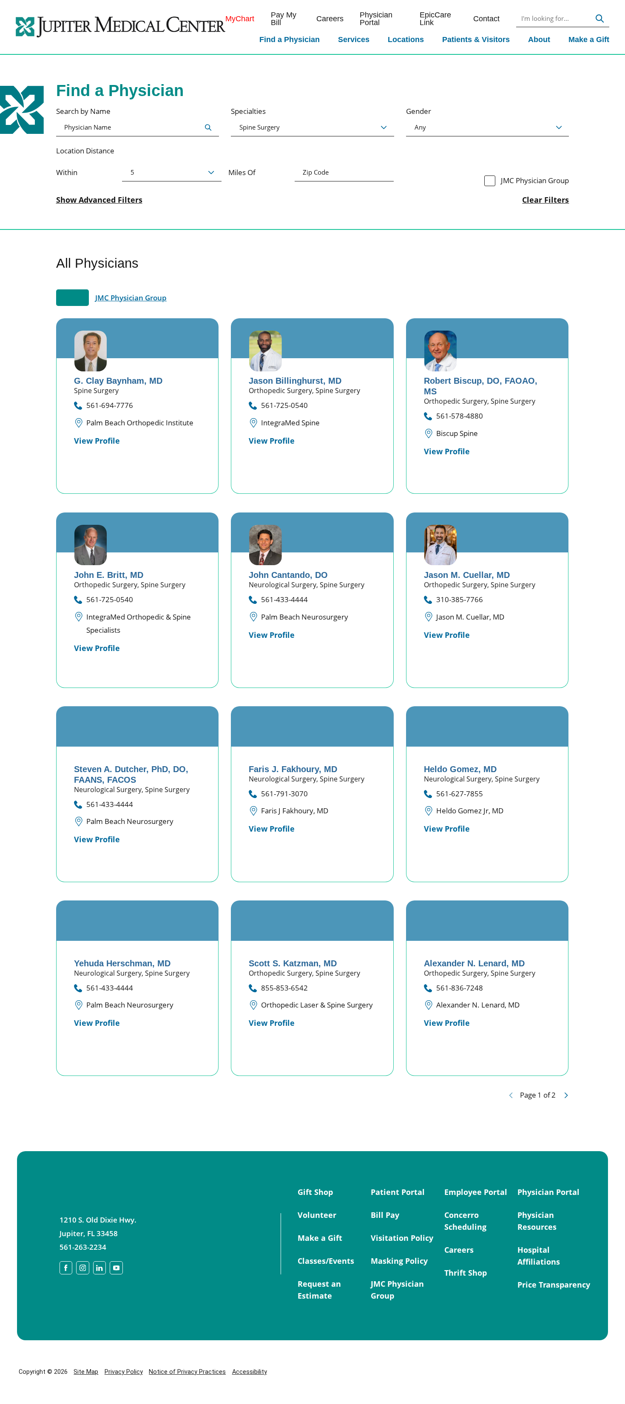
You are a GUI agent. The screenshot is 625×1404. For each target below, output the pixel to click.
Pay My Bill (283, 19)
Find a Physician (289, 39)
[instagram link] (82, 1267)
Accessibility (249, 1372)
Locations (406, 39)
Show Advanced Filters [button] (99, 199)
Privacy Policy (124, 1372)
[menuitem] (289, 40)
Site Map (86, 1372)
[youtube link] (116, 1267)
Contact (486, 19)
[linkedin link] (99, 1267)
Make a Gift (588, 39)
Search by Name (83, 111)
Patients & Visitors (476, 39)
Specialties (248, 111)
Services (353, 39)
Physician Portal (376, 19)
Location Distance (85, 150)
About (539, 39)
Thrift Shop (465, 1272)
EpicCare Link (435, 19)
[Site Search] (599, 19)
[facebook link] (66, 1267)
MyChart (239, 19)
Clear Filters (545, 200)
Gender (418, 111)
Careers (330, 19)
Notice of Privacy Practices (187, 1372)
